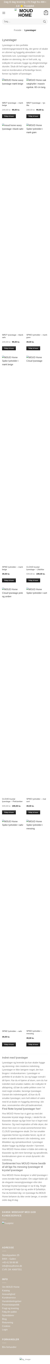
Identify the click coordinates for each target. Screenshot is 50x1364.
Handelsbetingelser (11, 1301)
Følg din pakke (9, 1312)
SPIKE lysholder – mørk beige (12, 568)
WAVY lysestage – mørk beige (12, 104)
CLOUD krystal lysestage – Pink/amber (12, 800)
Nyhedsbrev (8, 1315)
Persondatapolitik (10, 1305)
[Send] (44, 21)
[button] (3, 12)
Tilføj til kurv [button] (9, 116)
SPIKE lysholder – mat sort (36, 800)
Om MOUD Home (10, 1287)
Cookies (6, 1326)
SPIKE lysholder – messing (34, 1032)
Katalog (6, 1290)
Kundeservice (9, 1297)
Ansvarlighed (8, 1294)
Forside (17, 30)
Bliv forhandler (9, 1347)
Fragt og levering (10, 1308)
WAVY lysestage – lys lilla (35, 104)
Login (5, 1329)
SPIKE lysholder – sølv (12, 1031)
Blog (4, 1319)
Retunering (7, 1322)
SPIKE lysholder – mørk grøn (36, 336)
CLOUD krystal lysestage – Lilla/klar (35, 568)
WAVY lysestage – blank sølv (12, 336)
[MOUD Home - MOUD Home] (25, 12)
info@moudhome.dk (12, 1266)
